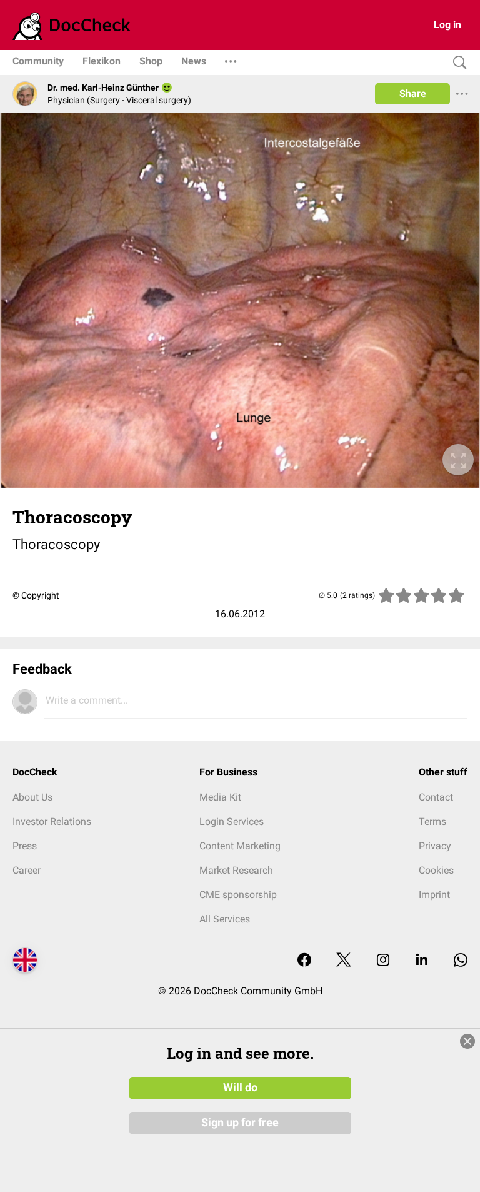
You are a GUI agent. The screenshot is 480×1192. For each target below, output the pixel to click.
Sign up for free (240, 1122)
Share (412, 93)
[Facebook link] (304, 961)
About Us (32, 797)
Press (24, 846)
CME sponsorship (238, 895)
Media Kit (220, 797)
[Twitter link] (343, 961)
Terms (432, 821)
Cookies (436, 870)
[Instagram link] (383, 961)
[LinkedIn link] (422, 961)
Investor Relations (51, 821)
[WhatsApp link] (461, 961)
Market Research (236, 870)
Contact (436, 797)
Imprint (434, 895)
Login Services (231, 821)
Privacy (435, 846)
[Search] (457, 63)
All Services (224, 919)
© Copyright (35, 595)
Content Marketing (240, 846)
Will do (240, 1087)
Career (26, 870)
